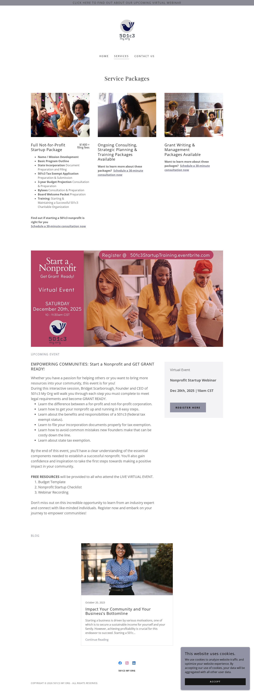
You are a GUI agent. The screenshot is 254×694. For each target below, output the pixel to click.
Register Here (188, 407)
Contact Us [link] (144, 56)
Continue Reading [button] (97, 640)
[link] (127, 32)
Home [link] (104, 56)
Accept (215, 681)
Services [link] (121, 56)
